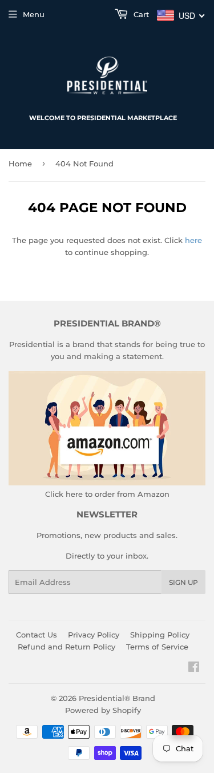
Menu (34, 14)
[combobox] (181, 15)
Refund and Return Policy (66, 646)
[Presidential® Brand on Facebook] (194, 668)
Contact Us (36, 634)
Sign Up (183, 582)
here (193, 240)
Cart (140, 14)
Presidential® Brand (117, 698)
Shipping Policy (159, 634)
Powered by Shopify (103, 710)
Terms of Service (157, 646)
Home (20, 163)
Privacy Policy (93, 634)
